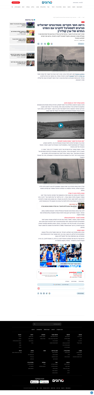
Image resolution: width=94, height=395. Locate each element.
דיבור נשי (80, 340)
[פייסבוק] (38, 293)
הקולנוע (82, 74)
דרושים (53, 329)
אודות (41, 388)
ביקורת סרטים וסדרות (17, 340)
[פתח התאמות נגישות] (91, 392)
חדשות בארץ (67, 336)
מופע (20, 345)
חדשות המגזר (79, 7)
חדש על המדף (67, 364)
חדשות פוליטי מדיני (66, 345)
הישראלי (77, 74)
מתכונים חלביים (54, 366)
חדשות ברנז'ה (55, 340)
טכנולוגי (28, 7)
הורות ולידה (79, 336)
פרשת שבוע (31, 340)
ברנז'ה (68, 340)
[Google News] (49, 293)
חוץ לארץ (32, 359)
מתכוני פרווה (55, 368)
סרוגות (69, 7)
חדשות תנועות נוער (54, 336)
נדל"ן (69, 354)
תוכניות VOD (46, 329)
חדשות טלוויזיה (30, 364)
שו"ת (32, 343)
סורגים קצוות (42, 338)
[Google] (51, 44)
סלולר (44, 364)
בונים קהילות (67, 352)
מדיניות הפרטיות (46, 388)
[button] (80, 243)
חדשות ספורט (79, 352)
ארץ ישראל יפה (31, 354)
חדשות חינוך (55, 359)
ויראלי (53, 7)
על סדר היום (31, 338)
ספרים (20, 336)
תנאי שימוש (53, 388)
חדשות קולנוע (30, 368)
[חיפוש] (12, 7)
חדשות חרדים (17, 7)
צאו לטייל (32, 356)
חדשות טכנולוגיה (42, 366)
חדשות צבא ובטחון (66, 343)
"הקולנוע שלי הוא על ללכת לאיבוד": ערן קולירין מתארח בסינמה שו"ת (59, 206)
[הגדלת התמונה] (82, 160)
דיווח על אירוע (16, 2)
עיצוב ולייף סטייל (66, 368)
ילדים (68, 372)
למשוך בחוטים (42, 336)
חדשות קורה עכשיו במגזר (53, 338)
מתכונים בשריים (54, 364)
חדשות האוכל (54, 370)
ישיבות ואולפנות (55, 356)
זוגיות (81, 338)
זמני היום (58, 388)
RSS (37, 388)
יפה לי (68, 370)
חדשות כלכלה (67, 356)
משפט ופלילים (67, 338)
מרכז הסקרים (60, 329)
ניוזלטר (33, 329)
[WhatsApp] (48, 44)
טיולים (32, 7)
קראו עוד (49, 263)
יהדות (23, 7)
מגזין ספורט (79, 354)
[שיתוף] (38, 44)
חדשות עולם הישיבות (54, 343)
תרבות (64, 7)
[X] (45, 44)
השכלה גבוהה (55, 354)
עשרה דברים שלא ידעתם (17, 352)
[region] (60, 125)
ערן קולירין (81, 76)
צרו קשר (62, 388)
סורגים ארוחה (54, 372)
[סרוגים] (58, 380)
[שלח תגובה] (39, 288)
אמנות (20, 343)
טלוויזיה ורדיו (59, 7)
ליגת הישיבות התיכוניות (77, 356)
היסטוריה (32, 352)
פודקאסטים (39, 329)
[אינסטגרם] (44, 293)
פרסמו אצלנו (68, 388)
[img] (60, 171)
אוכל (48, 7)
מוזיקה (20, 338)
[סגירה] (39, 272)
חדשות (73, 7)
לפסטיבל (71, 76)
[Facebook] (41, 44)
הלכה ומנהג (31, 336)
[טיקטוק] (47, 293)
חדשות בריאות (55, 352)
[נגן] (60, 125)
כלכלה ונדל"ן (43, 7)
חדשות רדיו (31, 366)
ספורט (37, 7)
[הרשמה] (41, 273)
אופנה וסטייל (79, 343)
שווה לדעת (67, 366)
